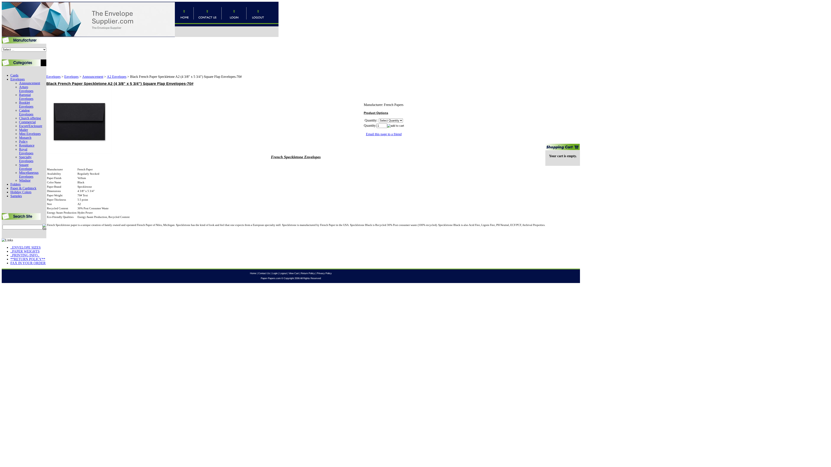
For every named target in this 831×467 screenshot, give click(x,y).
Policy (23, 141)
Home (253, 273)
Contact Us (264, 273)
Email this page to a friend (384, 134)
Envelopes (17, 79)
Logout (283, 273)
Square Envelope (25, 167)
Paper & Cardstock (23, 188)
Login (275, 273)
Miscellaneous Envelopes (29, 174)
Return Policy (308, 273)
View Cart (294, 273)
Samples (16, 196)
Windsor (25, 180)
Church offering (30, 118)
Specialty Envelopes (26, 159)
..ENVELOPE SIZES (25, 247)
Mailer (23, 130)
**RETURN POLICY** (27, 259)
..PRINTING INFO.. (24, 255)
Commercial (27, 122)
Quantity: (370, 125)
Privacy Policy (324, 273)
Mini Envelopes (30, 134)
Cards (14, 75)
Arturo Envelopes (26, 89)
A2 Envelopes (116, 76)
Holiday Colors (20, 192)
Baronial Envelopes (26, 97)
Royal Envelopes (26, 151)
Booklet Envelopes (26, 104)
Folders (15, 184)
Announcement (29, 83)
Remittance (26, 145)
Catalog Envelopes (26, 112)
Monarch (25, 137)
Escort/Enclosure (30, 126)
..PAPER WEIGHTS (25, 251)
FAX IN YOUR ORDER (28, 263)
